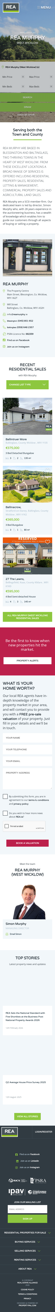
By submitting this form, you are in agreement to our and (29, 800)
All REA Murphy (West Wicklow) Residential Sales (27, 617)
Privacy (27, 1298)
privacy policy (21, 804)
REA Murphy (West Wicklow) (22, 67)
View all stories (27, 1116)
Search (27, 97)
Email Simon (16, 934)
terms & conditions (38, 800)
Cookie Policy (27, 1289)
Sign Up (27, 1218)
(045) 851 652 (20, 320)
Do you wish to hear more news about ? (26, 815)
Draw (27, 107)
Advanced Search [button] (26, 115)
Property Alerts (27, 660)
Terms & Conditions (27, 1294)
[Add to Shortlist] (47, 403)
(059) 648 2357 (20, 327)
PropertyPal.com (27, 1305)
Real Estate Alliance (27, 1283)
